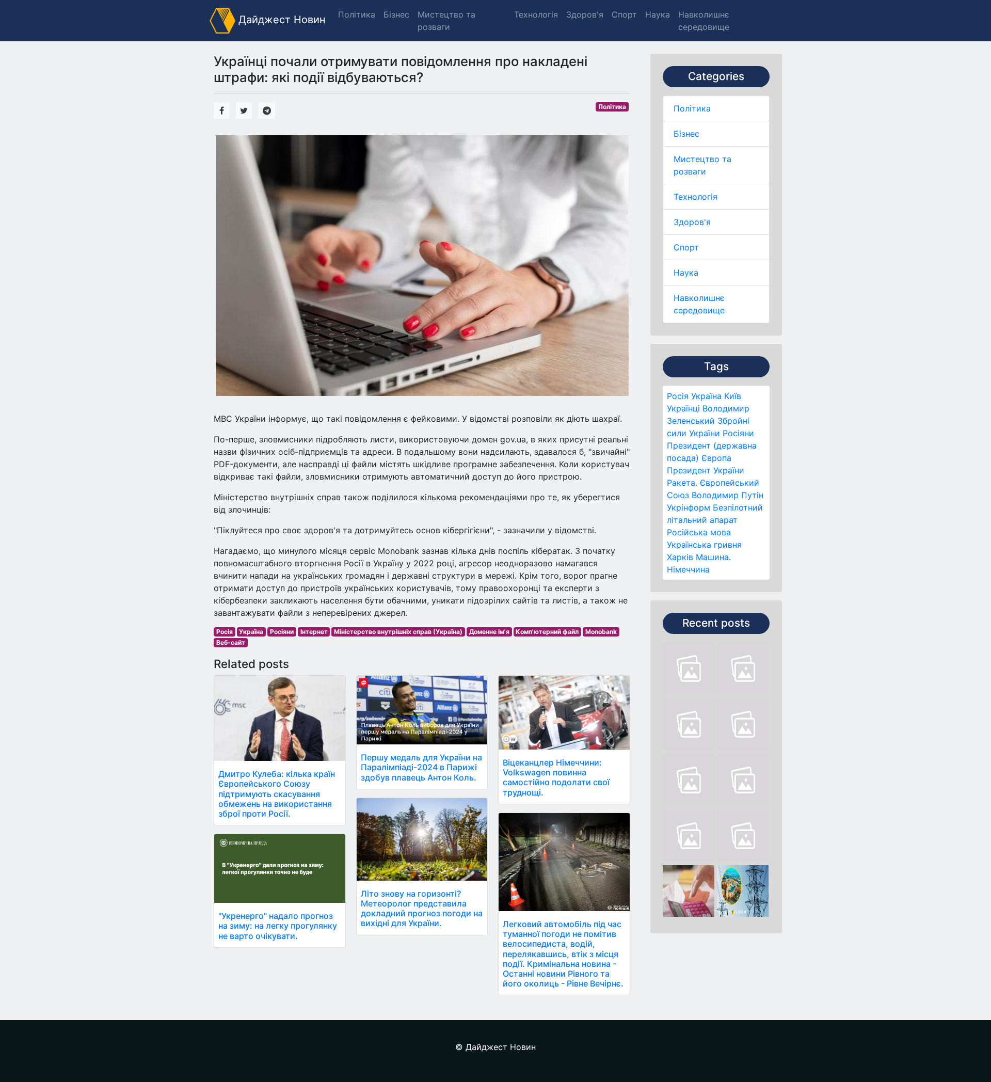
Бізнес (686, 134)
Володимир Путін (727, 495)
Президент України (705, 470)
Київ (732, 396)
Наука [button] (657, 14)
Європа (716, 458)
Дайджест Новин (280, 19)
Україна (706, 396)
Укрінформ (688, 507)
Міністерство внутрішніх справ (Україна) (398, 631)
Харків (680, 557)
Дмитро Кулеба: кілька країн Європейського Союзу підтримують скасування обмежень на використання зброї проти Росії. (276, 794)
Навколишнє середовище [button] (703, 20)
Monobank (601, 631)
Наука (686, 272)
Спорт (686, 247)
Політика (692, 108)
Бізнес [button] (396, 14)
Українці (683, 408)
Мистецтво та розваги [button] (446, 20)
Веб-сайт (230, 642)
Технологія (695, 197)
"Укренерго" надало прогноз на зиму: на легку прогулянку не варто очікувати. (277, 926)
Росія (678, 396)
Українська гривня (704, 544)
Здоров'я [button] (584, 14)
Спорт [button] (624, 14)
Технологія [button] (536, 14)
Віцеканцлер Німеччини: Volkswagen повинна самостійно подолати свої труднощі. (556, 777)
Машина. (713, 557)
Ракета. (682, 483)
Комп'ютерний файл (547, 631)
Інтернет (314, 631)
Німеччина (688, 569)
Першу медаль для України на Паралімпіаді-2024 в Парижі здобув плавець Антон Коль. (421, 767)
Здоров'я (692, 222)
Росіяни (738, 433)
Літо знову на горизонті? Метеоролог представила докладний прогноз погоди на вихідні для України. (422, 908)
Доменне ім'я (489, 631)
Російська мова (699, 532)
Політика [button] (356, 14)
